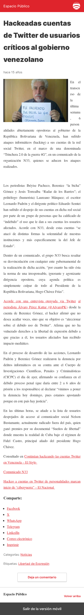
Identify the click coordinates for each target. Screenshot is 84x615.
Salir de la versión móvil (42, 609)
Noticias (26, 554)
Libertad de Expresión (33, 563)
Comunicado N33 (15, 471)
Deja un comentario (42, 577)
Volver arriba (72, 596)
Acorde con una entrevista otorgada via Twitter (39, 301)
